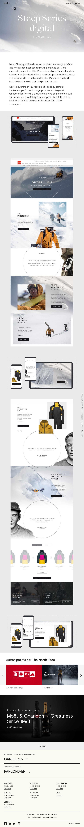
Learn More (7, 788)
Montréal (8, 783)
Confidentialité (36, 817)
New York (34, 793)
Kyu (29, 817)
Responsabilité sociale (49, 817)
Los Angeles (61, 783)
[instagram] (19, 823)
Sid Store (54, 814)
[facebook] (5, 823)
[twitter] (14, 823)
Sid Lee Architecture (43, 814)
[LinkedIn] (10, 823)
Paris (58, 793)
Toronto (34, 783)
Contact (69, 3)
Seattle (7, 793)
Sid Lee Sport (31, 814)
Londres (7, 802)
